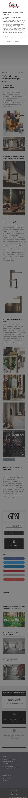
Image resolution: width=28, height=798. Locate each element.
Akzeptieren (22, 36)
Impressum (17, 41)
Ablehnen (6, 36)
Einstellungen (14, 36)
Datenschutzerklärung (18, 31)
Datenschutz (10, 41)
